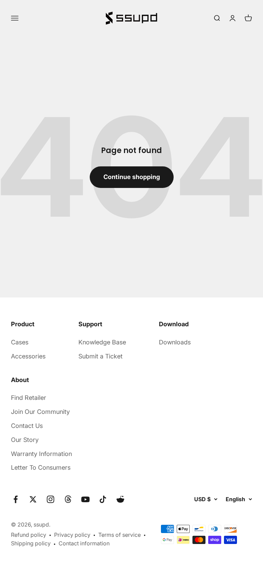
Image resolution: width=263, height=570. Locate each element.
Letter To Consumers (41, 467)
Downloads (175, 342)
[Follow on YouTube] (85, 499)
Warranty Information (41, 453)
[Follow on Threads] (68, 499)
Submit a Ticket (100, 356)
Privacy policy (72, 534)
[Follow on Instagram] (50, 499)
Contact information (84, 543)
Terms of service (119, 534)
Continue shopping (131, 176)
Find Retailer (28, 397)
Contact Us (27, 425)
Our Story (25, 439)
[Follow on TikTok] (103, 499)
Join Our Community (40, 411)
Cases (19, 342)
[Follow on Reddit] (120, 499)
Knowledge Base (102, 342)
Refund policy (28, 534)
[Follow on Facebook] (15, 499)
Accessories (28, 356)
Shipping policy (31, 543)
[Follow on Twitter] (33, 499)
